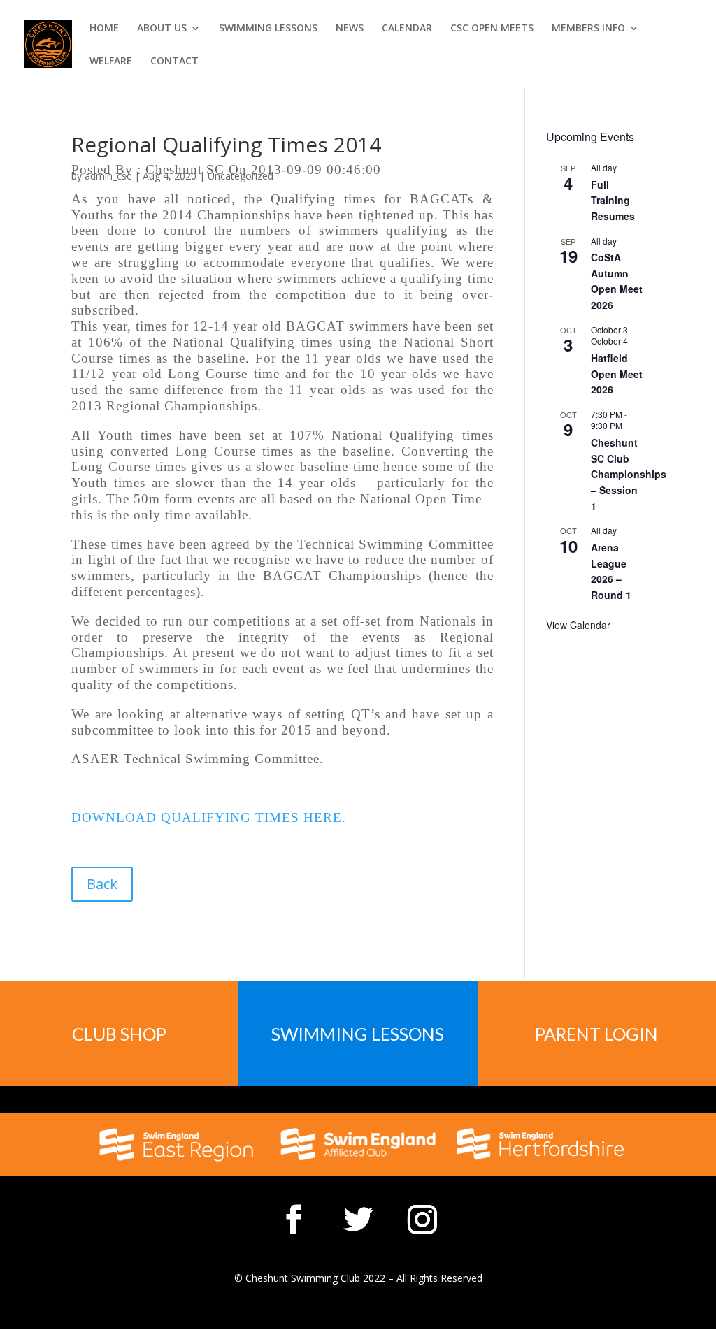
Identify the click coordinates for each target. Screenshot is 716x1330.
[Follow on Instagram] (422, 1219)
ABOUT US (162, 28)
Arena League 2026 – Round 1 (611, 571)
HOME (104, 28)
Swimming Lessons (357, 1033)
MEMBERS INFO (588, 28)
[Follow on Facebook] (293, 1219)
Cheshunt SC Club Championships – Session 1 (628, 474)
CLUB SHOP (119, 1033)
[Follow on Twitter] (358, 1219)
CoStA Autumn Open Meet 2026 (617, 281)
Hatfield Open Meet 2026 (617, 373)
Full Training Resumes (613, 200)
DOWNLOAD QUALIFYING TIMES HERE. (208, 817)
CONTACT (174, 61)
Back (102, 883)
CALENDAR (407, 28)
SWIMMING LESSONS (268, 28)
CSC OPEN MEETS (492, 28)
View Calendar (578, 625)
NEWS (350, 28)
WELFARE (111, 61)
